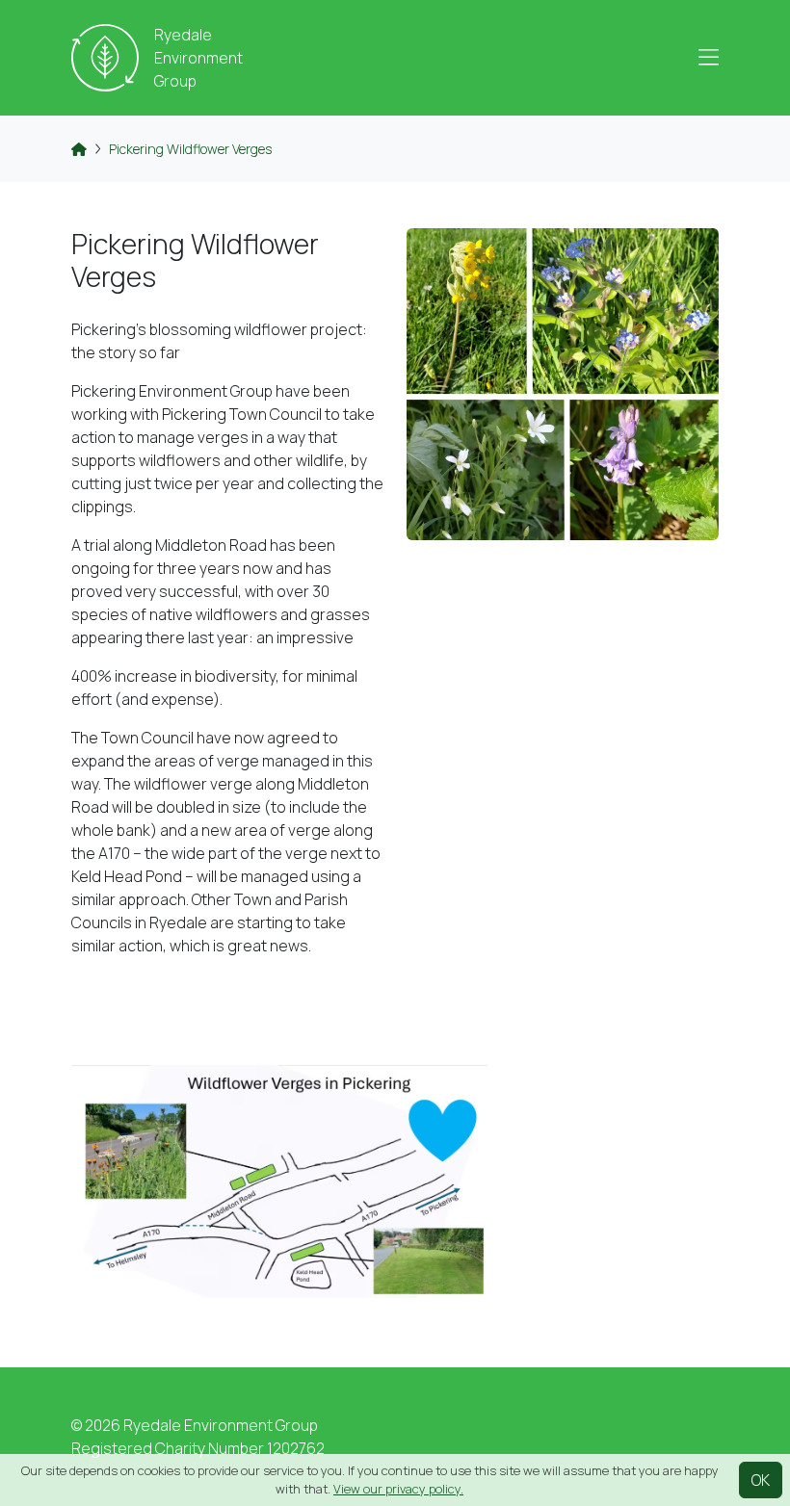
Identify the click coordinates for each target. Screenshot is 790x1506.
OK (760, 1480)
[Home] (79, 149)
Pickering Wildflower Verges (190, 149)
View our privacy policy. (398, 1488)
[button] (708, 57)
